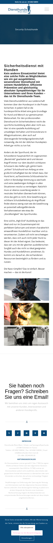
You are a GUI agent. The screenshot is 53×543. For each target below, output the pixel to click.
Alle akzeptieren (26, 527)
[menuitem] (45, 9)
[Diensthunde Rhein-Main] (22, 9)
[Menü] (45, 9)
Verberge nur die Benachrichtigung (27, 533)
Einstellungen (27, 538)
